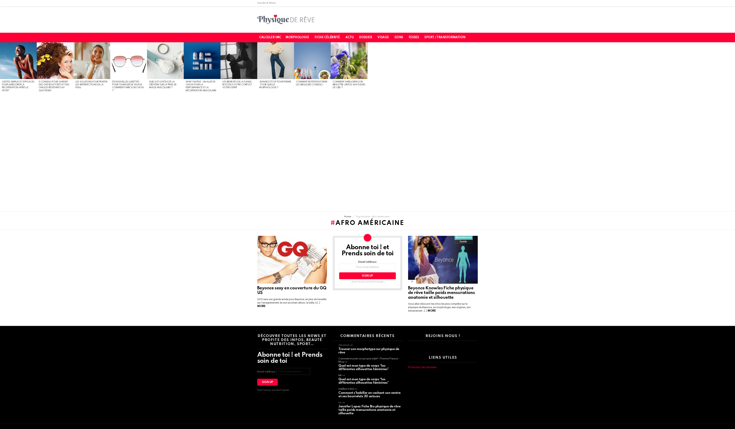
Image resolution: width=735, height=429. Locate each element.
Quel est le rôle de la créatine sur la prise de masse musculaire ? (163, 85)
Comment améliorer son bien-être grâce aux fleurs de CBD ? (349, 85)
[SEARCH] (477, 37)
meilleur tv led (346, 389)
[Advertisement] (18, 151)
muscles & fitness (266, 3)
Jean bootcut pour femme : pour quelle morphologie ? (275, 85)
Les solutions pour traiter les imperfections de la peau (91, 85)
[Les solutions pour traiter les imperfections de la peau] (92, 60)
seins (398, 37)
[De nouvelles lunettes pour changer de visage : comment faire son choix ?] (128, 60)
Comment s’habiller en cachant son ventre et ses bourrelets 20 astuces (369, 394)
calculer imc (270, 37)
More (261, 306)
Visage (383, 37)
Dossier (365, 37)
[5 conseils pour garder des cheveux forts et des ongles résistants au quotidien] (55, 60)
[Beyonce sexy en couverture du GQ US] (292, 260)
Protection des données (422, 367)
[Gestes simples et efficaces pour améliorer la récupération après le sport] (18, 60)
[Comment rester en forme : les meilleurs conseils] (312, 60)
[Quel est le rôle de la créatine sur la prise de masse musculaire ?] (165, 60)
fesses (414, 37)
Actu (349, 37)
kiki (340, 375)
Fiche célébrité (327, 37)
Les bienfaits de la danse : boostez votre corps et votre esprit (237, 85)
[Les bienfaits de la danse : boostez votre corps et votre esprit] (238, 60)
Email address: (367, 262)
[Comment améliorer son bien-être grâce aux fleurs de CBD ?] (349, 60)
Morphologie (297, 37)
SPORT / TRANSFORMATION (444, 37)
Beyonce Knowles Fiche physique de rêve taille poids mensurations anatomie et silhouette (441, 293)
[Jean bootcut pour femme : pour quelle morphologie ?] (275, 60)
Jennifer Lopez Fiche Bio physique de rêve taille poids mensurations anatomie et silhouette (369, 410)
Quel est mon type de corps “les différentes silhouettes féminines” (363, 367)
